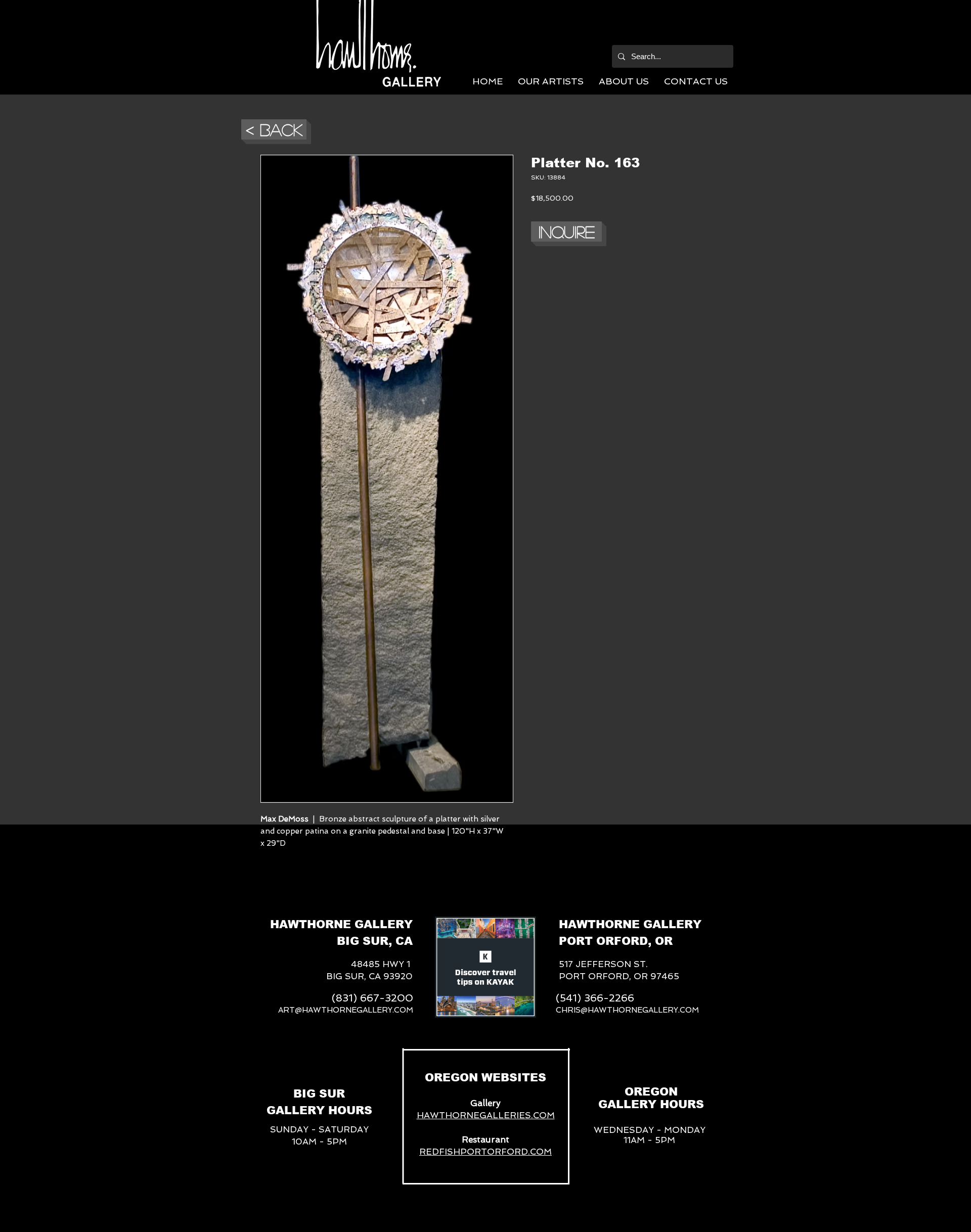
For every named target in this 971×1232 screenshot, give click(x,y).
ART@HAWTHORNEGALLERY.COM (345, 1010)
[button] (550, 81)
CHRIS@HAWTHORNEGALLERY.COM (627, 1010)
